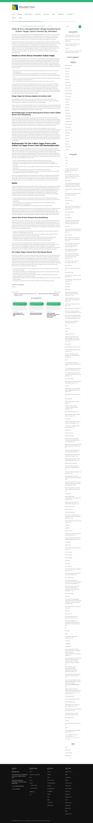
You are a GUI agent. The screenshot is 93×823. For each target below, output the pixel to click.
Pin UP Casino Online (69, 577)
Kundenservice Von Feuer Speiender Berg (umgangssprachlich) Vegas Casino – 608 (72, 390)
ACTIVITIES (37, 14)
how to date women (69, 378)
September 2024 (68, 65)
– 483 (66, 157)
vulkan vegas (29, 48)
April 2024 (67, 79)
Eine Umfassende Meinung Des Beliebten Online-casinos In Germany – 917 (73, 364)
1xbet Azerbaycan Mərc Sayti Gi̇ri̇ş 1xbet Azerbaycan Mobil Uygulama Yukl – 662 (72, 239)
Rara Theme (38, 820)
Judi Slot (67, 385)
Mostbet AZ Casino (69, 433)
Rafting (48, 794)
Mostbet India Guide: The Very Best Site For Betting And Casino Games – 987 (73, 489)
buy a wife (67, 328)
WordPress (48, 820)
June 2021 (67, 141)
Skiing (48, 799)
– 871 (66, 166)
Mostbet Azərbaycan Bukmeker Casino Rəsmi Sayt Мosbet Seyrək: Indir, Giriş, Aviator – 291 (72, 440)
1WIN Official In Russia (69, 212)
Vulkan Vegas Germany (70, 701)
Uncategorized (68, 646)
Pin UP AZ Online (68, 555)
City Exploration (68, 783)
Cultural (66, 780)
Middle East (32, 791)
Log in (66, 747)
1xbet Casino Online (69, 272)
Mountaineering (50, 788)
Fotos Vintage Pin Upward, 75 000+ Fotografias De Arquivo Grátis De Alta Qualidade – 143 (73, 374)
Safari (66, 811)
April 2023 (67, 110)
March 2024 (67, 82)
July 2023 (67, 102)
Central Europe (34, 785)
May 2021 (67, 144)
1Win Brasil (67, 197)
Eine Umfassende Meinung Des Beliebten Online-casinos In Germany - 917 (33, 26)
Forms (20, 17)
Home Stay (67, 791)
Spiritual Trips (68, 808)
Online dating (68, 542)
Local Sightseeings (51, 783)
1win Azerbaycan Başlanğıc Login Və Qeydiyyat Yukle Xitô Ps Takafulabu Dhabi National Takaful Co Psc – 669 (72, 185)
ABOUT (53, 14)
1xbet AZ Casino (68, 235)
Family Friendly (68, 788)
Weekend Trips (68, 813)
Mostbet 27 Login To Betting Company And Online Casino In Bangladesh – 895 (71, 407)
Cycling (48, 771)
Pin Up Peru (67, 596)
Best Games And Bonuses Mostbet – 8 (73, 308)
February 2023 (68, 116)
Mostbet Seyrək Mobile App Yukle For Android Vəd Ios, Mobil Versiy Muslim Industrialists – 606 (73, 516)
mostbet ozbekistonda (70, 512)
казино (66, 727)
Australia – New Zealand (35, 774)
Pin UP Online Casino (69, 593)
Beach (66, 774)
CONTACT (14, 17)
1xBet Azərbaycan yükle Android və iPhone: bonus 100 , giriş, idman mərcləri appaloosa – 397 (72, 245)
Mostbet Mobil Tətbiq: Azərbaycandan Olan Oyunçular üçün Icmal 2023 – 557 (73, 498)
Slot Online (67, 631)
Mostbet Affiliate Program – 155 (71, 411)
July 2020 (67, 149)
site (66, 628)
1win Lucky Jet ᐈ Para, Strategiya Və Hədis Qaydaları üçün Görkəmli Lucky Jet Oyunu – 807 (73, 208)
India (31, 771)
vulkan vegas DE (21, 284)
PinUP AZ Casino (68, 613)
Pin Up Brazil (67, 560)
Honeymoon (67, 794)
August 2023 (67, 99)
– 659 (66, 160)
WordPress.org (68, 755)
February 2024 (68, 85)
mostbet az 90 (68, 430)
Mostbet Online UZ (69, 509)
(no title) (67, 48)
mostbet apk (68, 418)
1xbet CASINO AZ (68, 265)
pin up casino (68, 563)
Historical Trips (68, 797)
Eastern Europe (34, 788)
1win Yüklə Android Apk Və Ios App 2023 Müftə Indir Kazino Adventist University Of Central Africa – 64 (72, 222)
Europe (31, 783)
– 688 (66, 163)
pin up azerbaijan (68, 557)
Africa (31, 780)
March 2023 (67, 113)
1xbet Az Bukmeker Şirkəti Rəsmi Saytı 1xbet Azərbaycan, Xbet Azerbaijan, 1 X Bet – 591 (73, 231)
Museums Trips (68, 802)
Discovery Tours (27, 7)
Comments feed (68, 752)
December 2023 (68, 90)
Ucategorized (68, 643)
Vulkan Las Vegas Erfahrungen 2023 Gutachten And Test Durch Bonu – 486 (72, 676)
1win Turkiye (67, 215)
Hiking (48, 777)
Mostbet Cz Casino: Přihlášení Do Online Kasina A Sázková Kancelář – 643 (72, 467)
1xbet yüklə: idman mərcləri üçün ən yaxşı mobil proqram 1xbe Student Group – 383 (72, 300)
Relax (48, 797)
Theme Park (49, 802)
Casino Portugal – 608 (69, 334)
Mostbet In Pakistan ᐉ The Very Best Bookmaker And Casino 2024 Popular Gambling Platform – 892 (73, 483)
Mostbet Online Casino (70, 506)
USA (30, 794)
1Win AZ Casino (68, 180)
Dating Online (68, 344)
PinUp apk (67, 610)
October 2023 (68, 96)
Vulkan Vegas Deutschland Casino (72, 699)
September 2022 (68, 130)
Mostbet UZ (67, 528)
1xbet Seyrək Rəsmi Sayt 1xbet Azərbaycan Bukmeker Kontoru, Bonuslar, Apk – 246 (72, 294)
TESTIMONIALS (70, 14)
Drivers (66, 359)
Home (13, 14)
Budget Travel (68, 771)
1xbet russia (67, 286)
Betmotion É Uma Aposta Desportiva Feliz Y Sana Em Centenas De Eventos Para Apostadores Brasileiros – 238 (73, 317)
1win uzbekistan (68, 217)
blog (66, 325)
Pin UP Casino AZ (68, 566)
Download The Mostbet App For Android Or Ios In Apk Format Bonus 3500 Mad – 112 (72, 355)
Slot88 (66, 633)
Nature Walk (67, 805)
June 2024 (67, 74)
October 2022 (68, 127)
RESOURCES (60, 14)
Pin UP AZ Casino (68, 552)
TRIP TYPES (45, 14)
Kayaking (49, 785)
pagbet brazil (68, 545)
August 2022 (67, 132)
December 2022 (68, 121)
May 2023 (67, 107)
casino (66, 331)
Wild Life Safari (50, 805)
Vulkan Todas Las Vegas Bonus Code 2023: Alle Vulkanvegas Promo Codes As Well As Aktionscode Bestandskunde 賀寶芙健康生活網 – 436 (73, 683)
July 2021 (67, 138)
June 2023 (67, 104)
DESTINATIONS (28, 14)
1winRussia (67, 226)
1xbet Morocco (68, 284)
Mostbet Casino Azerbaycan (71, 463)
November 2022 (68, 124)
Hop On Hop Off (50, 780)
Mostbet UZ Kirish (68, 530)
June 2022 (67, 135)
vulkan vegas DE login (69, 696)
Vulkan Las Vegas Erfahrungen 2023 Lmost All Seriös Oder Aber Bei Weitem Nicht (53, 315)
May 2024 (67, 76)
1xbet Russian (68, 289)
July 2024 (67, 71)
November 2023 (68, 93)
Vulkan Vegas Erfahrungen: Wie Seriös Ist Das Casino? (36, 314)
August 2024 (67, 68)
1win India (67, 203)
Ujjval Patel (14, 286)
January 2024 (68, 88)
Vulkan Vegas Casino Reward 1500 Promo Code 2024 (18, 314)
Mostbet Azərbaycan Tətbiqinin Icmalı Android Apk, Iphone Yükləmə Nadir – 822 (73, 446)
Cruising (49, 774)
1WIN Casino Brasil (69, 200)
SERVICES (19, 14)
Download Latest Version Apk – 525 (72, 347)
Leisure (66, 799)
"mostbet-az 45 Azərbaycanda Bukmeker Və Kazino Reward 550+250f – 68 (71, 170)
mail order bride (68, 398)
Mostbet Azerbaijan (69, 435)
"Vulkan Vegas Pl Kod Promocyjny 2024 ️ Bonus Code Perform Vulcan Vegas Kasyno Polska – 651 (72, 176)
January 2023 (68, 118)
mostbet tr (67, 525)
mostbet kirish (68, 493)
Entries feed (67, 750)
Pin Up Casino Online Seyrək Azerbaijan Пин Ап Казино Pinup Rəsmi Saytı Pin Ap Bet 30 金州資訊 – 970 (73, 582)
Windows (67, 720)
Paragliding (49, 791)
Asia (30, 777)
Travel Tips (67, 640)
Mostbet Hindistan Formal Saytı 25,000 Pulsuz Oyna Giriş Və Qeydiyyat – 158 (73, 478)
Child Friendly (68, 777)
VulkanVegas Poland (69, 717)
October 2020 (68, 146)
